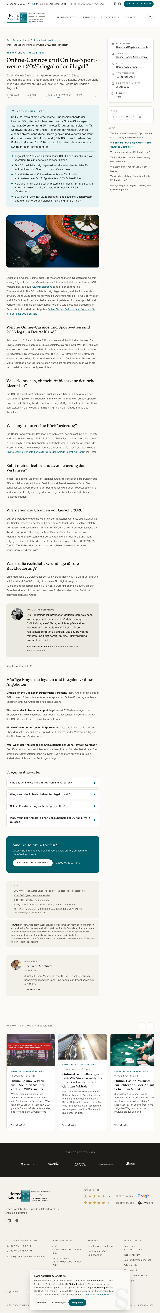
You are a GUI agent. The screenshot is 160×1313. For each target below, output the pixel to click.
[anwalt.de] (27, 1164)
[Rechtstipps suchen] (150, 17)
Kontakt (130, 17)
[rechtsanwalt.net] (106, 1164)
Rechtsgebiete (66, 17)
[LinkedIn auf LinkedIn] (115, 3)
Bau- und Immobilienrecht (138, 1260)
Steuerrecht (130, 1270)
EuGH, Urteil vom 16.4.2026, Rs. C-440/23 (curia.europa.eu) (44, 904)
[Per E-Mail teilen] (140, 116)
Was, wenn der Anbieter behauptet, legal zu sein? (40, 794)
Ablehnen (41, 1302)
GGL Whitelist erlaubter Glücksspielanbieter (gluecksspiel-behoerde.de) (49, 891)
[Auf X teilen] (133, 116)
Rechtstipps (109, 17)
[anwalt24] (54, 1164)
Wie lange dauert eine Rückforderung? (130, 152)
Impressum (104, 1294)
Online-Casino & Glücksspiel (132, 57)
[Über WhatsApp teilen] (120, 116)
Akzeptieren (77, 1302)
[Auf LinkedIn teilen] (127, 116)
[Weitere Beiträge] (150, 1025)
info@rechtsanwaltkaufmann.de (27, 1256)
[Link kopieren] (114, 116)
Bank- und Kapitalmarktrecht (44, 40)
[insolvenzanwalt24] (132, 1164)
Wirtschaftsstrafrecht (135, 1275)
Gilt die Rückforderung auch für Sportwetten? (37, 806)
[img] (98, 96)
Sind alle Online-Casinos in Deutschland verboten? (41, 782)
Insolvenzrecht (132, 1254)
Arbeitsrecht (131, 1265)
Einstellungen (59, 1302)
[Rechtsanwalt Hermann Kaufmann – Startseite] (25, 17)
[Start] (7, 40)
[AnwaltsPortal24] (80, 1164)
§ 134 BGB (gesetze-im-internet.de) (32, 895)
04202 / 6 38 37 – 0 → (68, 862)
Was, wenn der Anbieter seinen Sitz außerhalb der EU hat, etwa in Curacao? (50, 819)
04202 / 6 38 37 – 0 (21, 1246)
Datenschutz (146, 1305)
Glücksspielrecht (42, 286)
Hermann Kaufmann (52, 648)
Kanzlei (88, 17)
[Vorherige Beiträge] (142, 1025)
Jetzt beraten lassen (139, 4)
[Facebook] (119, 3)
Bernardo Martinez (126, 67)
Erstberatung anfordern (32, 863)
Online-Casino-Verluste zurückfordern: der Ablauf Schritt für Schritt (45, 451)
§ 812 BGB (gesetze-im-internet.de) (32, 900)
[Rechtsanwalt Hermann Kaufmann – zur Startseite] (28, 1196)
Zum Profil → (32, 989)
